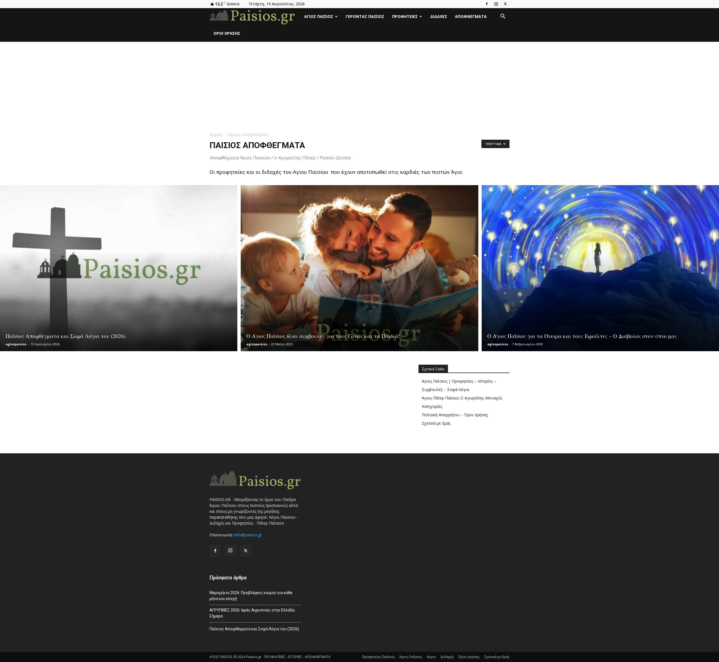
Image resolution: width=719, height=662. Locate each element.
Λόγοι (431, 656)
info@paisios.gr (248, 534)
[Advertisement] (359, 84)
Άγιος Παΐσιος (318, 16)
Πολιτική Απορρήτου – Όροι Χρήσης (455, 414)
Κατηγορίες (432, 406)
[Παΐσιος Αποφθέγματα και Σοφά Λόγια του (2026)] (118, 268)
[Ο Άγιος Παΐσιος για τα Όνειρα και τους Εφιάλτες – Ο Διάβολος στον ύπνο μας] (600, 268)
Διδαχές (438, 16)
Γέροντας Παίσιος (365, 16)
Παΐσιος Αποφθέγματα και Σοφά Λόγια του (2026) (254, 629)
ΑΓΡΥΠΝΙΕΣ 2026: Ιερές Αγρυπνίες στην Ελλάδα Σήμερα (252, 613)
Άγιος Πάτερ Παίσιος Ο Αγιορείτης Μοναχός (462, 398)
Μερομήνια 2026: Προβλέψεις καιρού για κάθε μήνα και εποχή (251, 595)
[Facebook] (487, 4)
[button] (502, 17)
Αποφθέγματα (471, 16)
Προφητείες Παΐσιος (378, 656)
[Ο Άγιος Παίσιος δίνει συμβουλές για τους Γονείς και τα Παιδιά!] (359, 268)
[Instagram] (496, 4)
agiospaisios (16, 344)
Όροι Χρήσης (226, 33)
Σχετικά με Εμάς (436, 423)
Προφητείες (405, 16)
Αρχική (216, 134)
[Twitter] (505, 4)
